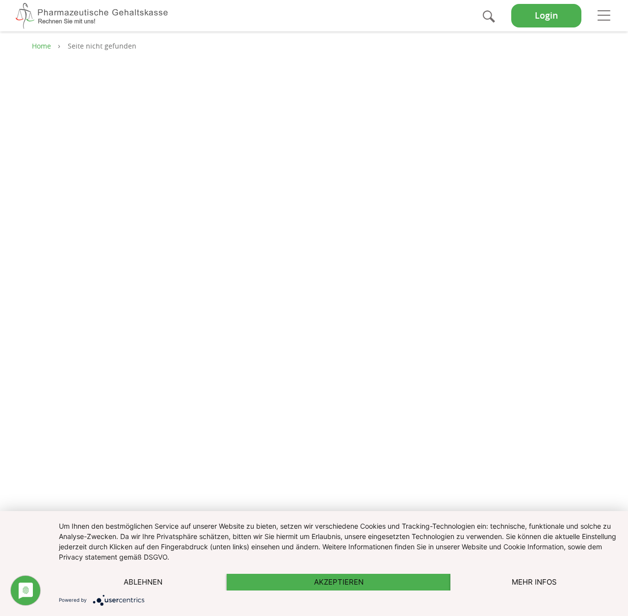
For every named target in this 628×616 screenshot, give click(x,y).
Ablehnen (143, 582)
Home (41, 46)
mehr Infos (534, 582)
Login (546, 15)
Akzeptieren (339, 582)
